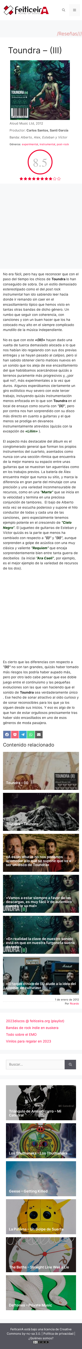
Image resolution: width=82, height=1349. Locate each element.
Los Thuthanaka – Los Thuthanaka (38, 1153)
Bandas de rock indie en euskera (32, 1028)
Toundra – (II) (17, 783)
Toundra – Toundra (22, 824)
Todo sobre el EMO (21, 1035)
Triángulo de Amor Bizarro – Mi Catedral (35, 1113)
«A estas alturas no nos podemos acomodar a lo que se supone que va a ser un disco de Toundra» (38, 861)
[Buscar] (70, 1064)
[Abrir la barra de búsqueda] (63, 10)
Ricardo (74, 1003)
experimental (30, 144)
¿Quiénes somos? (41, 1338)
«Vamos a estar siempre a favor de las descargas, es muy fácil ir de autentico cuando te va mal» (39, 902)
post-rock (63, 144)
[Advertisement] (41, 226)
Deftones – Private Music (30, 1305)
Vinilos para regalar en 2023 (28, 1041)
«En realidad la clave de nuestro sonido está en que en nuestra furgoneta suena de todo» (40, 943)
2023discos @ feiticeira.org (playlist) (35, 1021)
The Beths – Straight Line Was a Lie (39, 1267)
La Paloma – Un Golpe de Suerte (36, 1229)
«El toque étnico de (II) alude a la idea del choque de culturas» (41, 986)
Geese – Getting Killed (28, 1191)
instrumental (47, 144)
